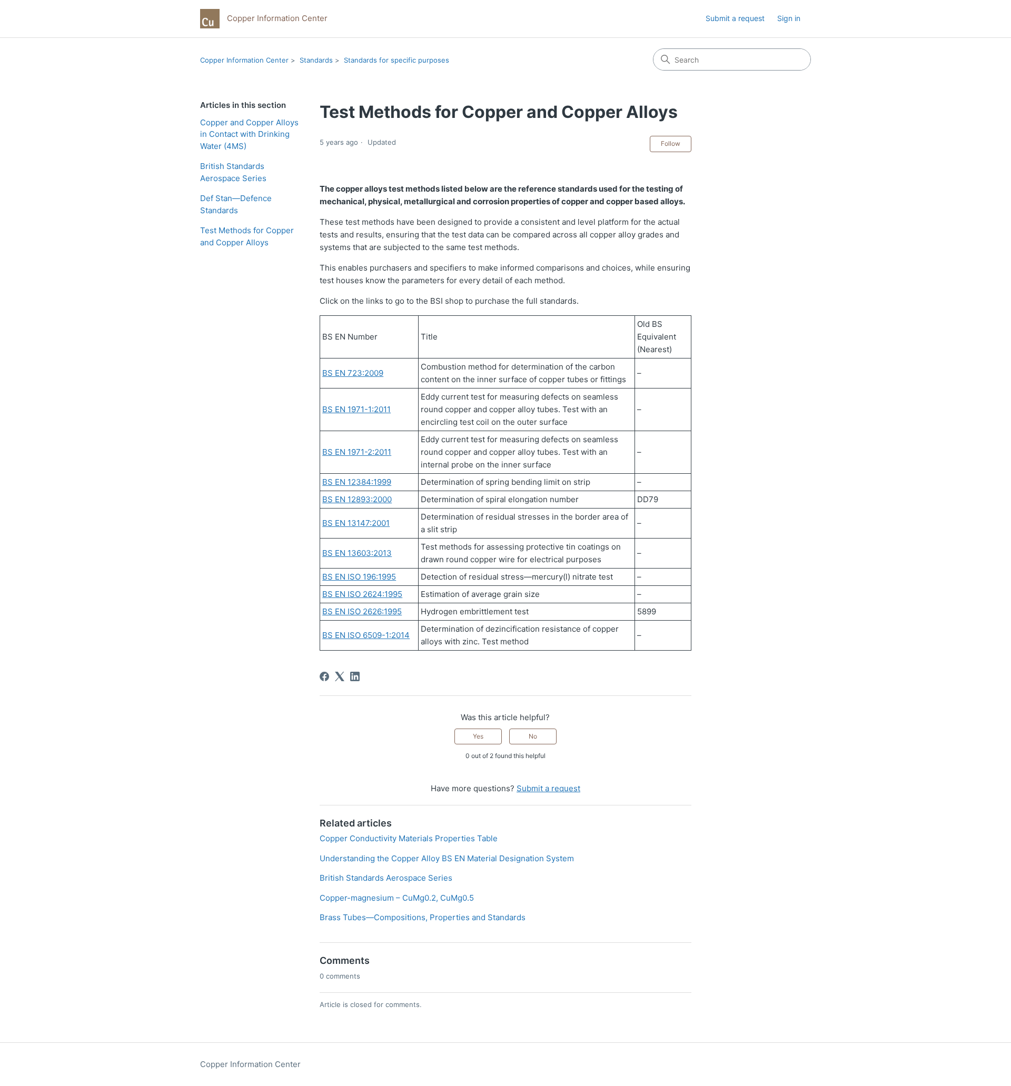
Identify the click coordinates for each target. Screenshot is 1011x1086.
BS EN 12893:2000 (357, 499)
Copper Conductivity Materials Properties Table (409, 838)
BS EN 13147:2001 (356, 523)
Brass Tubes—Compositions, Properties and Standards (423, 917)
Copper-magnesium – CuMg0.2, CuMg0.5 (397, 898)
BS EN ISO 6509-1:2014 (366, 635)
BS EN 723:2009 (352, 373)
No (533, 736)
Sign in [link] (788, 18)
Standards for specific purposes (396, 60)
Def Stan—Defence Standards (236, 204)
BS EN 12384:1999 (356, 482)
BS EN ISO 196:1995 (359, 577)
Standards (316, 60)
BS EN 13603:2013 (357, 553)
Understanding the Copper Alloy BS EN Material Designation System (447, 858)
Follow (670, 143)
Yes (478, 736)
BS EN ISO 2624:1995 (362, 594)
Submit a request (735, 18)
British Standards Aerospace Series (233, 172)
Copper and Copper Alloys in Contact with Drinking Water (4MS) (249, 134)
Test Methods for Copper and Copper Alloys (247, 236)
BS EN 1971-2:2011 (356, 452)
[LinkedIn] (355, 676)
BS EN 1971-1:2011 (356, 409)
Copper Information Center (244, 60)
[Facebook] (324, 676)
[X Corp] (339, 676)
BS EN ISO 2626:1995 (362, 611)
